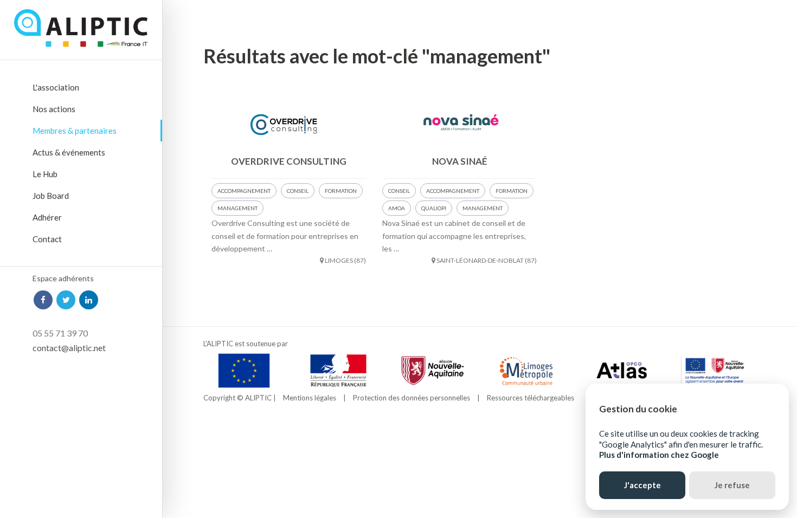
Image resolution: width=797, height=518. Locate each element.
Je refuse (732, 485)
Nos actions (54, 109)
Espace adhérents (63, 278)
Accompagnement (244, 190)
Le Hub (45, 174)
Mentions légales (309, 397)
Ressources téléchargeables (530, 397)
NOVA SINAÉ (459, 161)
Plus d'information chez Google (659, 454)
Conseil (297, 190)
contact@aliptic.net (69, 347)
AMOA (396, 208)
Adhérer (47, 217)
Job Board (51, 195)
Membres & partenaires (75, 130)
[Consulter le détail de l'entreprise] (289, 123)
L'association (56, 87)
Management (237, 208)
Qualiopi (433, 208)
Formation (341, 190)
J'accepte (642, 485)
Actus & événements (69, 152)
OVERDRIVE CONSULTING (288, 161)
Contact (47, 239)
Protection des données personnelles (411, 397)
